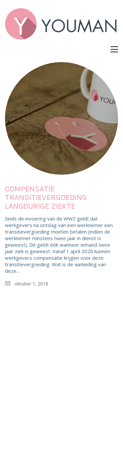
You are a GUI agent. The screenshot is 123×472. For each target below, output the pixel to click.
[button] (114, 49)
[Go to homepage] (61, 26)
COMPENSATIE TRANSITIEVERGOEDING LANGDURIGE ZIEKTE (46, 197)
